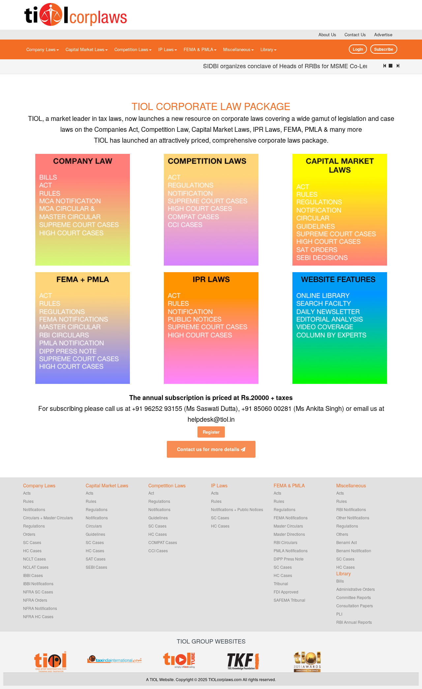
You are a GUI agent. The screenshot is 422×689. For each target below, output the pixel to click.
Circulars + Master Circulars (48, 517)
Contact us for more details (209, 449)
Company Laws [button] (41, 49)
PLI (339, 614)
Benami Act (346, 542)
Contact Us (355, 34)
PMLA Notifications (291, 550)
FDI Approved (286, 591)
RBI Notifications (351, 509)
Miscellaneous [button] (237, 49)
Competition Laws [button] (131, 49)
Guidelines (95, 534)
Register (211, 432)
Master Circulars (288, 526)
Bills (340, 581)
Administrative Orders (355, 589)
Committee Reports (353, 597)
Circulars (94, 526)
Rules (28, 501)
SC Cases (32, 542)
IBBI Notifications (38, 583)
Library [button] (266, 49)
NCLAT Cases (35, 567)
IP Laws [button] (166, 49)
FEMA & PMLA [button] (198, 49)
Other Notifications (352, 517)
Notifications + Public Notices (237, 509)
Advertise (383, 34)
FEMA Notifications (291, 517)
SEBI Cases (96, 567)
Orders (29, 534)
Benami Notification (353, 550)
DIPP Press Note (289, 558)
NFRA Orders (35, 600)
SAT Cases (96, 558)
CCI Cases (158, 550)
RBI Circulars (285, 542)
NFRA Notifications (40, 608)
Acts (27, 493)
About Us (327, 34)
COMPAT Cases (162, 542)
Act (151, 493)
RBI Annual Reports (354, 622)
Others (342, 534)
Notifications (34, 509)
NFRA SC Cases (38, 591)
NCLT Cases (34, 558)
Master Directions (289, 534)
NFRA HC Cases (38, 616)
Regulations (34, 526)
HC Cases (32, 550)
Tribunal (281, 583)
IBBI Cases (33, 575)
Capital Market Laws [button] (85, 49)
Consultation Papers (354, 605)
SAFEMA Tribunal (289, 600)
